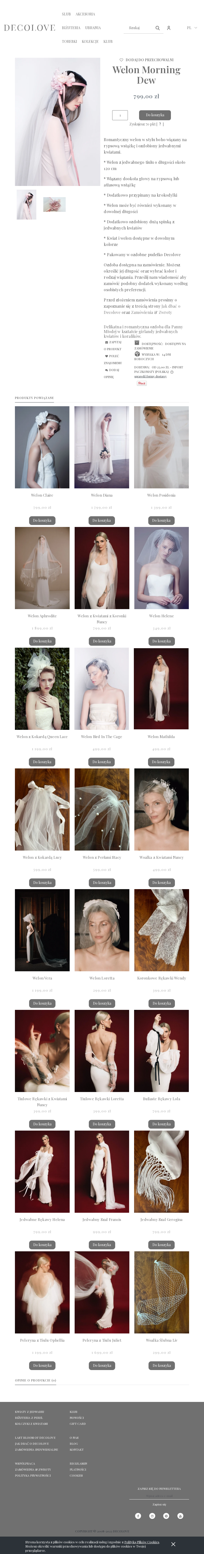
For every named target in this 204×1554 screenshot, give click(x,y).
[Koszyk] (179, 30)
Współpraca (25, 1463)
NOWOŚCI (77, 1418)
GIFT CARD (78, 1424)
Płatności (78, 1469)
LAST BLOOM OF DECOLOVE (35, 1437)
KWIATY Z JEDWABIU (29, 1412)
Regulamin (78, 1463)
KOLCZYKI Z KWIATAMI (31, 1424)
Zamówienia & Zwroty (33, 1469)
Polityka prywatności (33, 1475)
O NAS (74, 1437)
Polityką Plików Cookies (141, 1542)
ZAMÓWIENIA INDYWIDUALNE (36, 1449)
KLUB (73, 1412)
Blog (74, 1443)
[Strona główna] (29, 28)
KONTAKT (77, 1449)
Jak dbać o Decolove (32, 1443)
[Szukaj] (157, 27)
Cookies (76, 1475)
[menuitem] (66, 14)
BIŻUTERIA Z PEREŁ (29, 1418)
